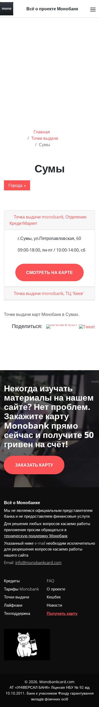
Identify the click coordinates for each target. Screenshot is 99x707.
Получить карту (62, 613)
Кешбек (54, 596)
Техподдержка (17, 613)
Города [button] (15, 185)
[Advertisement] (49, 70)
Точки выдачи (16, 596)
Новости (54, 605)
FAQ (50, 580)
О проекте (56, 589)
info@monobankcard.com (38, 562)
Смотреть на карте (49, 272)
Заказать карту (34, 465)
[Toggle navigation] (93, 9)
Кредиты (12, 580)
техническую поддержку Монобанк (36, 535)
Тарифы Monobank (21, 589)
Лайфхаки (13, 605)
